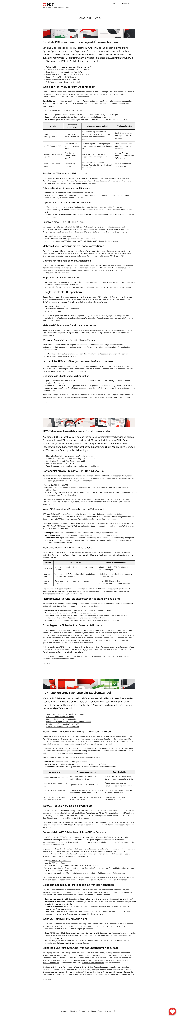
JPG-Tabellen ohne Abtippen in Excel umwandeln (76, 431)
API (134, 4)
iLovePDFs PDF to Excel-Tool (60, 860)
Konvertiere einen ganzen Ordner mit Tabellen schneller (67, 74)
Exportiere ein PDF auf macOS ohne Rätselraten (64, 72)
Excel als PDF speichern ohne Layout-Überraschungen (80, 42)
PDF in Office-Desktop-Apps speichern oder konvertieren (74, 183)
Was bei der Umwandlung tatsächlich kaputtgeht (65, 714)
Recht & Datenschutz (51, 963)
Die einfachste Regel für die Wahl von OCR (62, 724)
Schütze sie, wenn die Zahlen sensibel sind (63, 82)
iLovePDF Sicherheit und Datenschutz (70, 647)
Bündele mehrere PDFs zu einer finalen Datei (63, 79)
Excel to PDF (119, 256)
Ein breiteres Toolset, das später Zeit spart (62, 463)
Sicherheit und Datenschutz (93, 963)
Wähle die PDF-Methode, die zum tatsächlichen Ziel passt (68, 67)
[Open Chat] (172, 1011)
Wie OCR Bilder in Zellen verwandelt (60, 716)
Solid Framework (110, 880)
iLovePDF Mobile (124, 397)
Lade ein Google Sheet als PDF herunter (61, 77)
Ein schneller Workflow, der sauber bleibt (62, 719)
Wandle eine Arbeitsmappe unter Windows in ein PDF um (68, 69)
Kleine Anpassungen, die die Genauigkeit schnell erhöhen (68, 721)
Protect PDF (81, 371)
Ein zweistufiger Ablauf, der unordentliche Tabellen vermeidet (70, 456)
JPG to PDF (64, 485)
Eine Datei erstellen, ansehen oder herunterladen (89, 302)
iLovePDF (60, 61)
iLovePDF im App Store (120, 656)
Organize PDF (70, 356)
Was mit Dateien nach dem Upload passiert (62, 726)
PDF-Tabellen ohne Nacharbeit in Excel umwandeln (78, 693)
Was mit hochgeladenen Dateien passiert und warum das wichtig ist (72, 466)
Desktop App (126, 4)
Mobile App (115, 4)
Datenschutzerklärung (106, 974)
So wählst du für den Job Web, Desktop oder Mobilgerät (67, 461)
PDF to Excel (73, 487)
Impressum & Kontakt (69, 1011)
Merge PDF (61, 333)
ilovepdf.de (112, 1011)
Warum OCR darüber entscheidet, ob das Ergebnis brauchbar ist (71, 458)
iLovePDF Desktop (107, 397)
